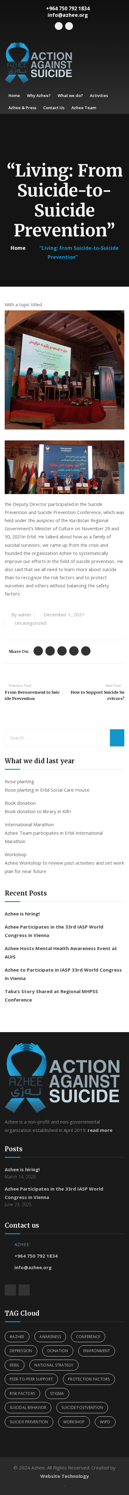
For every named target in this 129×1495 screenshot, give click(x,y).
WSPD (105, 1422)
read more (100, 1130)
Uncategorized (30, 623)
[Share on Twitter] (38, 651)
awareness (50, 1336)
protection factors (89, 1379)
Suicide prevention (29, 1422)
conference (88, 1336)
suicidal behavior (28, 1407)
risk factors (22, 1393)
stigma (57, 1393)
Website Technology (64, 1476)
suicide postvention (82, 1407)
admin (24, 614)
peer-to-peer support (31, 1379)
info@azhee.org (33, 1267)
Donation (57, 1350)
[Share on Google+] (62, 651)
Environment (96, 1350)
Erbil (14, 1365)
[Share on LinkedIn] (74, 651)
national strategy (53, 1365)
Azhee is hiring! (22, 913)
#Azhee (17, 1336)
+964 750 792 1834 (36, 1256)
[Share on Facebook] (50, 651)
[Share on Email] (85, 651)
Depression (21, 1350)
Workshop (74, 1422)
